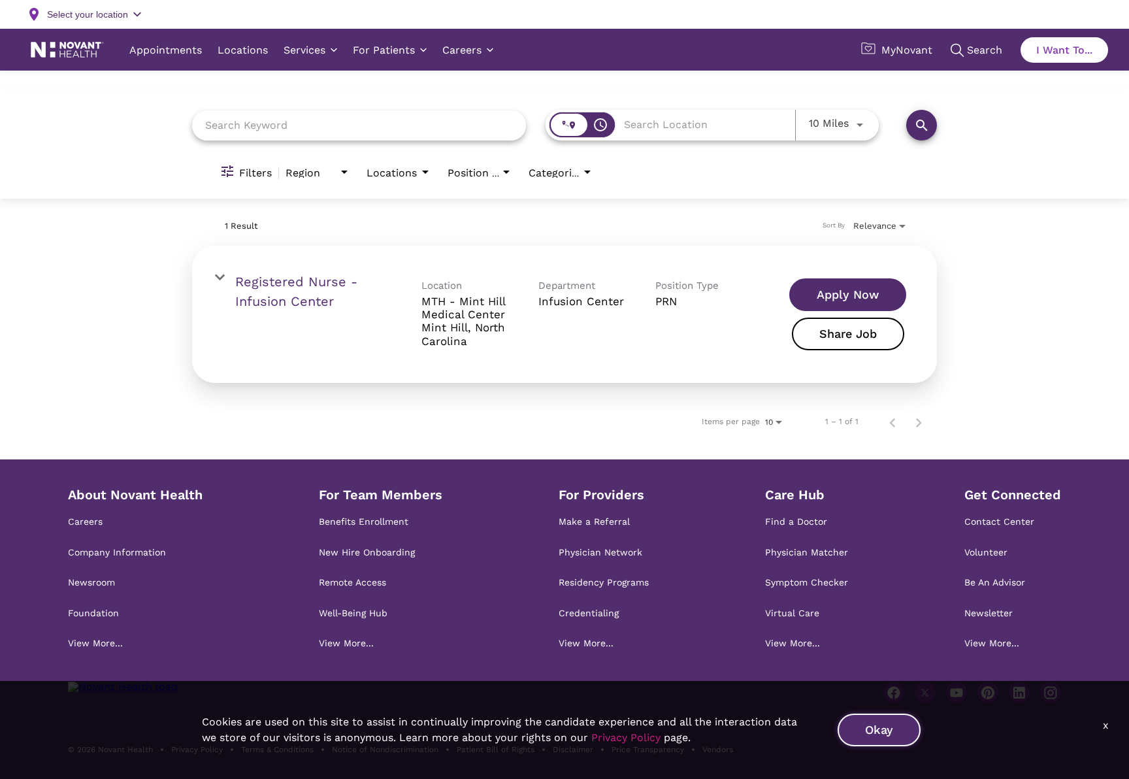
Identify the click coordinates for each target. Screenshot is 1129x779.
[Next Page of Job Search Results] (919, 421)
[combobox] (359, 125)
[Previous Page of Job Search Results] (892, 421)
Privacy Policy (626, 737)
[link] (564, 314)
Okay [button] (879, 730)
